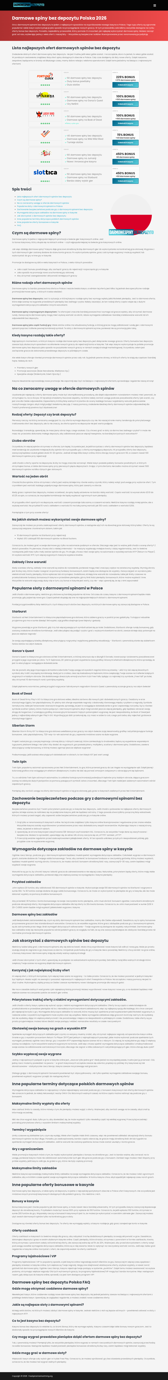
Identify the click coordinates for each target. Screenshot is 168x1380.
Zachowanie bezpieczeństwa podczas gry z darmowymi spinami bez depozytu (55, 209)
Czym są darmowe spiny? (29, 199)
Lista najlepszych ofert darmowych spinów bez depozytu (44, 196)
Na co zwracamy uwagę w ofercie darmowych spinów (43, 203)
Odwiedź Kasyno (125, 85)
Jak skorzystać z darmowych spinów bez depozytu (41, 215)
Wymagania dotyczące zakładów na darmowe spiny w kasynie (47, 212)
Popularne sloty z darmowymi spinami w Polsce (40, 206)
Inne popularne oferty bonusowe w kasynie (38, 222)
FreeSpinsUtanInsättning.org (41, 1376)
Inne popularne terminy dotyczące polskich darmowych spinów (48, 219)
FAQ (19, 225)
